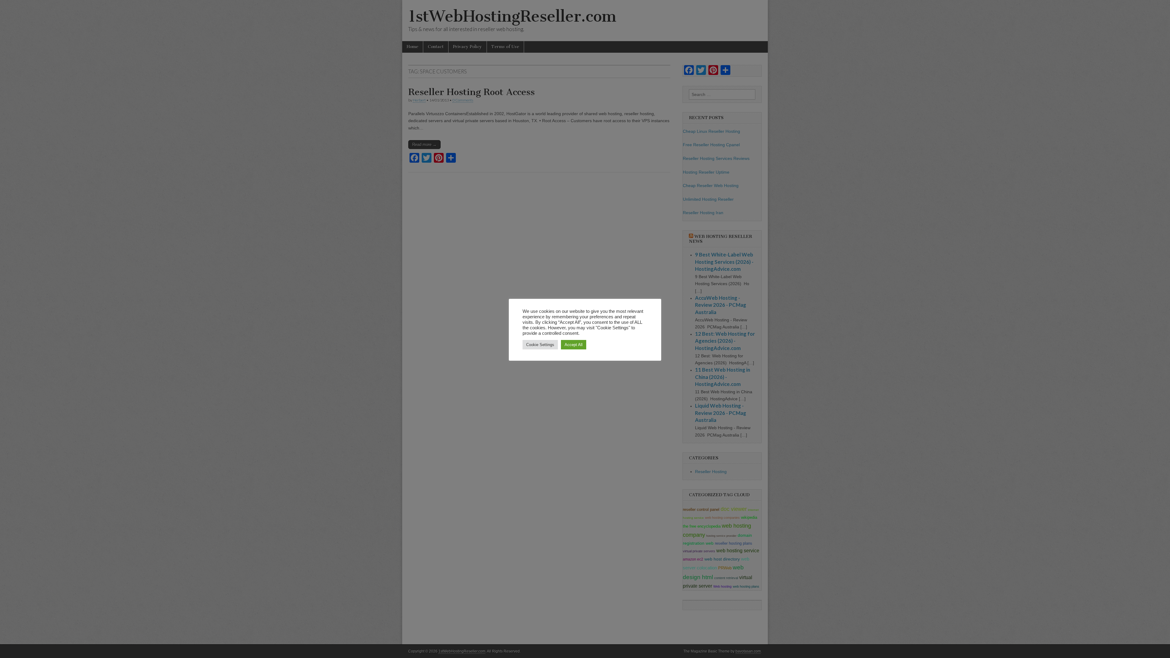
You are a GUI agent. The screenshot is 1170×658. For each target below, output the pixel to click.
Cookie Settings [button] (540, 344)
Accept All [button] (574, 344)
